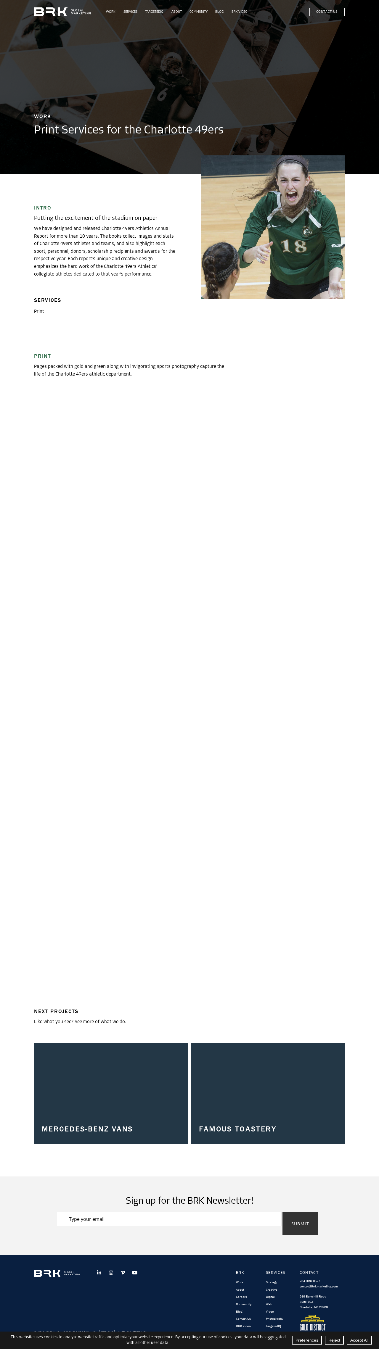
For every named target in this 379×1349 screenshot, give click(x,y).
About (176, 12)
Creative (271, 1289)
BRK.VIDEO (240, 12)
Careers (241, 1297)
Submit (300, 1223)
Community (199, 12)
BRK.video (243, 1326)
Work (110, 12)
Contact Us (327, 12)
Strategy (271, 1282)
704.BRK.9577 (310, 1281)
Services (130, 12)
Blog (219, 12)
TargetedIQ (154, 12)
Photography (274, 1318)
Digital (270, 1297)
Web (269, 1304)
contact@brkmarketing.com (319, 1286)
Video (270, 1311)
